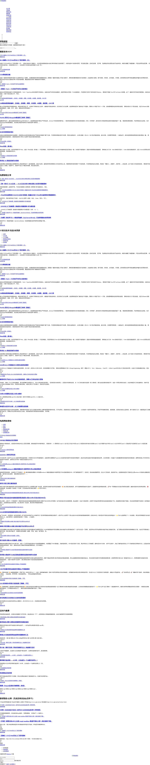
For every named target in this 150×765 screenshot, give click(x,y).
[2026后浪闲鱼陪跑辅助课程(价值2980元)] (11, 507)
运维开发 (8, 26)
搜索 (16, 43)
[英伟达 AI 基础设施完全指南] (8, 155)
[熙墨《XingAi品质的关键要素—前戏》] (11, 680)
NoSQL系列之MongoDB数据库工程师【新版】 (15, 117)
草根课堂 (5, 749)
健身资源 (2, 618)
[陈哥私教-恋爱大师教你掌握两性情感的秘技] (12, 617)
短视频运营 (6, 432)
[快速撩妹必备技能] (5, 668)
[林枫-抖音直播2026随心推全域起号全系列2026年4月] (15, 521)
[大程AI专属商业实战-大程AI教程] (9, 388)
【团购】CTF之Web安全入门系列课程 (12, 735)
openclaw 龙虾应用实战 (7, 455)
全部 (4, 234)
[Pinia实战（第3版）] (6, 141)
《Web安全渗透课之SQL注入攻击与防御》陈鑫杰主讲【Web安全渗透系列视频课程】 (28, 195)
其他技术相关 (7, 239)
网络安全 (8, 12)
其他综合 (8, 31)
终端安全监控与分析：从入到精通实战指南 (14, 406)
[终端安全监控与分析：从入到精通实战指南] (12, 401)
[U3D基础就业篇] (5, 69)
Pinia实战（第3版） (6, 146)
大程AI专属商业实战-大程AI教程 (11, 394)
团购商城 (2, 706)
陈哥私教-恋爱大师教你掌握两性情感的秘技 (14, 622)
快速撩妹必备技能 (6, 673)
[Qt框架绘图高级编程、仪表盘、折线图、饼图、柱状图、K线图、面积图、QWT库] (23, 98)
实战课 (5, 7)
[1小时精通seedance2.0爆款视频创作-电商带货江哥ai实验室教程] (17, 464)
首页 (4, 3)
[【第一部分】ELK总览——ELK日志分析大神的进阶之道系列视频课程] (20, 178)
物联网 (8, 13)
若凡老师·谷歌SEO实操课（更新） (11, 540)
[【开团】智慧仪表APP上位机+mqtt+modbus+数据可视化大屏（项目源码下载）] (22, 716)
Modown (9, 754)
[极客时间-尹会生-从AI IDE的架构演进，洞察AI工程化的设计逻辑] (18, 374)
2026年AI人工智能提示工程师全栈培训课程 (14, 365)
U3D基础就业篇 (5, 74)
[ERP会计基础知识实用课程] (8, 435)
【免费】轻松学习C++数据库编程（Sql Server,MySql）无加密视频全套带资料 (25, 217)
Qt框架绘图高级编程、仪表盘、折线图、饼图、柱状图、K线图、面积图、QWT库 (27, 103)
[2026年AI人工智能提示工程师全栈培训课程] (12, 360)
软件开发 (8, 18)
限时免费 (2, 180)
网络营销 (8, 30)
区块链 (8, 28)
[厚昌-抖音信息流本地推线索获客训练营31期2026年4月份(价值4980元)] (19, 492)
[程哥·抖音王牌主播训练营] (7, 478)
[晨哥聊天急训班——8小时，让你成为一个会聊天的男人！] (16, 655)
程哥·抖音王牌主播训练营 (8, 483)
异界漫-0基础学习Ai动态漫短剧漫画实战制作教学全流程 (18, 555)
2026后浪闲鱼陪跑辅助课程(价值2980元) (13, 512)
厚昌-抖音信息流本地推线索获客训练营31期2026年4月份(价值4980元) (23, 498)
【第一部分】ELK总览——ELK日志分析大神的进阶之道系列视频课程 (23, 184)
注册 (7, 764)
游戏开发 (8, 21)
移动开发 (8, 23)
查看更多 (2, 170)
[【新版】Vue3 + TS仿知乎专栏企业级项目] (12, 84)
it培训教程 (6, 751)
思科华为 (8, 25)
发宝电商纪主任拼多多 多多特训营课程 (13, 598)
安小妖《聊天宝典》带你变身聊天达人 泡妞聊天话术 (17, 647)
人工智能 (8, 16)
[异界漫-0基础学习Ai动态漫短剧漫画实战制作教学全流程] (16, 549)
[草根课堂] (3, 0)
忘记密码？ (12, 764)
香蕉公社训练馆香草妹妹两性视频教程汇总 (14, 635)
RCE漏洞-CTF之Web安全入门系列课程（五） (15, 60)
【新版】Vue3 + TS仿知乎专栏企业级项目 (14, 89)
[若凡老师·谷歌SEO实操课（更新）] (10, 535)
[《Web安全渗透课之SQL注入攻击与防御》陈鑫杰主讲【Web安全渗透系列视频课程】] (24, 190)
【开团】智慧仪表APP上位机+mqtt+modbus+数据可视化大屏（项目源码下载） (26, 721)
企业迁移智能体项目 (6, 132)
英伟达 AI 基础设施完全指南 (9, 160)
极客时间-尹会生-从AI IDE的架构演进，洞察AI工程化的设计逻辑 (21, 379)
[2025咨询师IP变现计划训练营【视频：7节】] (12, 578)
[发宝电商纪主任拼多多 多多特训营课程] (11, 592)
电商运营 (5, 430)
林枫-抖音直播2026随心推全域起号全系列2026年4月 (17, 526)
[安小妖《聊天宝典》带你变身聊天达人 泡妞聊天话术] (15, 642)
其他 (4, 427)
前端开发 (8, 15)
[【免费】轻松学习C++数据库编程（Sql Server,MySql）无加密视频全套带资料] (22, 212)
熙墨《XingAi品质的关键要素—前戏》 (12, 685)
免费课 (5, 5)
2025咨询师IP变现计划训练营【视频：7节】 (14, 583)
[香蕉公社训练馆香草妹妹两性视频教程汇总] (12, 629)
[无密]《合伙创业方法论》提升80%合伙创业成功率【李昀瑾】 (20, 710)
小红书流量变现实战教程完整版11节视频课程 (15, 569)
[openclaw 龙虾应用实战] (7, 449)
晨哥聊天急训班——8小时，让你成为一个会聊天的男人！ (19, 660)
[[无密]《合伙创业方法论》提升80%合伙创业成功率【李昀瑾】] (18, 705)
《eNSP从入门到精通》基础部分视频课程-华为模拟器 (17, 206)
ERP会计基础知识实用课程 (9, 440)
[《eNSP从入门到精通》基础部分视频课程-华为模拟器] (15, 201)
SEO (4, 426)
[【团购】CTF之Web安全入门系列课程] (11, 730)
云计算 (8, 8)
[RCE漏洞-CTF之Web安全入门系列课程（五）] (13, 55)
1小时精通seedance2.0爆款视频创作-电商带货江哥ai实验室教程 (20, 469)
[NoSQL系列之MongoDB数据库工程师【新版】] (13, 112)
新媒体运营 (6, 429)
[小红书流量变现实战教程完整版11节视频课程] (13, 564)
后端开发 (8, 20)
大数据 (8, 10)
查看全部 (2, 225)
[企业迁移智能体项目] (6, 127)
